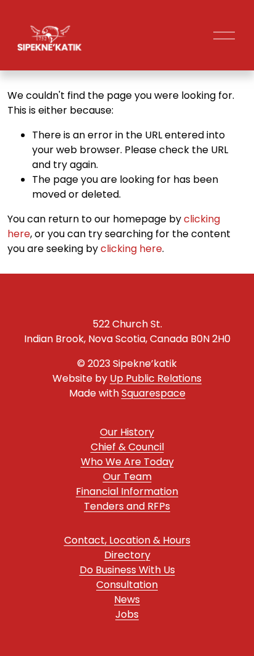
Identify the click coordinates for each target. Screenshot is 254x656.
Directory (127, 555)
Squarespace (153, 393)
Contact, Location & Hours (127, 540)
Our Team (127, 476)
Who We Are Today (127, 462)
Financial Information (127, 491)
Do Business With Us (127, 570)
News (127, 599)
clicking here (131, 249)
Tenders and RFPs (127, 506)
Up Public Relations (156, 378)
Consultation (127, 585)
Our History (127, 432)
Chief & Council (127, 447)
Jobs (127, 614)
